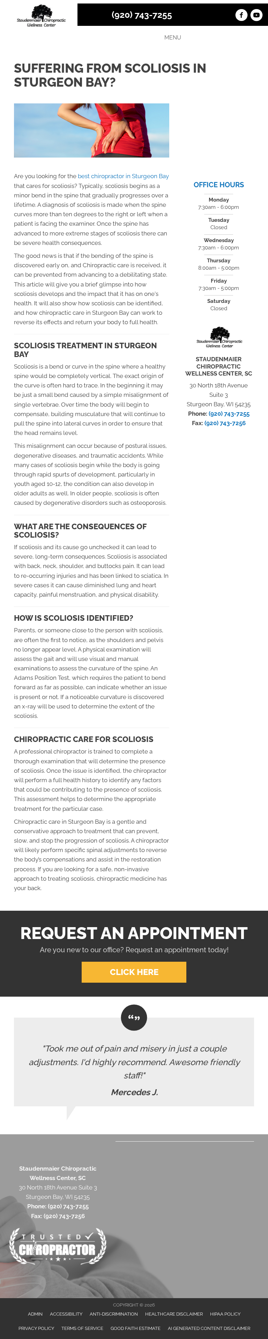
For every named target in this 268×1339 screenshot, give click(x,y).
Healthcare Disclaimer (174, 1314)
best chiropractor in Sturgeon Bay (123, 176)
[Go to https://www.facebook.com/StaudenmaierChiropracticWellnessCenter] (241, 16)
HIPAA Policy (225, 1314)
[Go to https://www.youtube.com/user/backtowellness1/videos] (256, 16)
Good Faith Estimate (136, 1328)
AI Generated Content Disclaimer (209, 1328)
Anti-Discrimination (114, 1314)
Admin (35, 1314)
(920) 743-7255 (142, 14)
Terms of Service (82, 1328)
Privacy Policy (36, 1328)
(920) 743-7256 (225, 423)
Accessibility (66, 1314)
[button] (134, 972)
